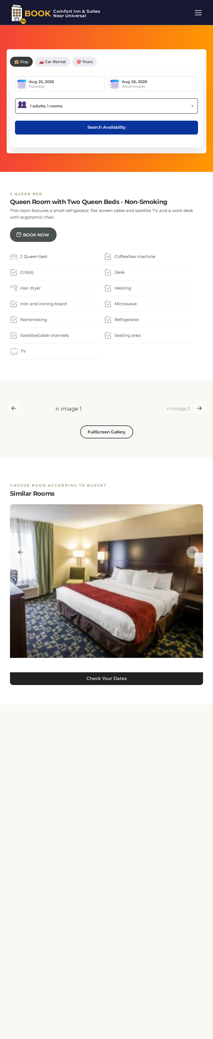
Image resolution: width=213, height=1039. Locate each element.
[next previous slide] (13, 408)
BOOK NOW (36, 234)
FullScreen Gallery (107, 432)
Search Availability (106, 127)
